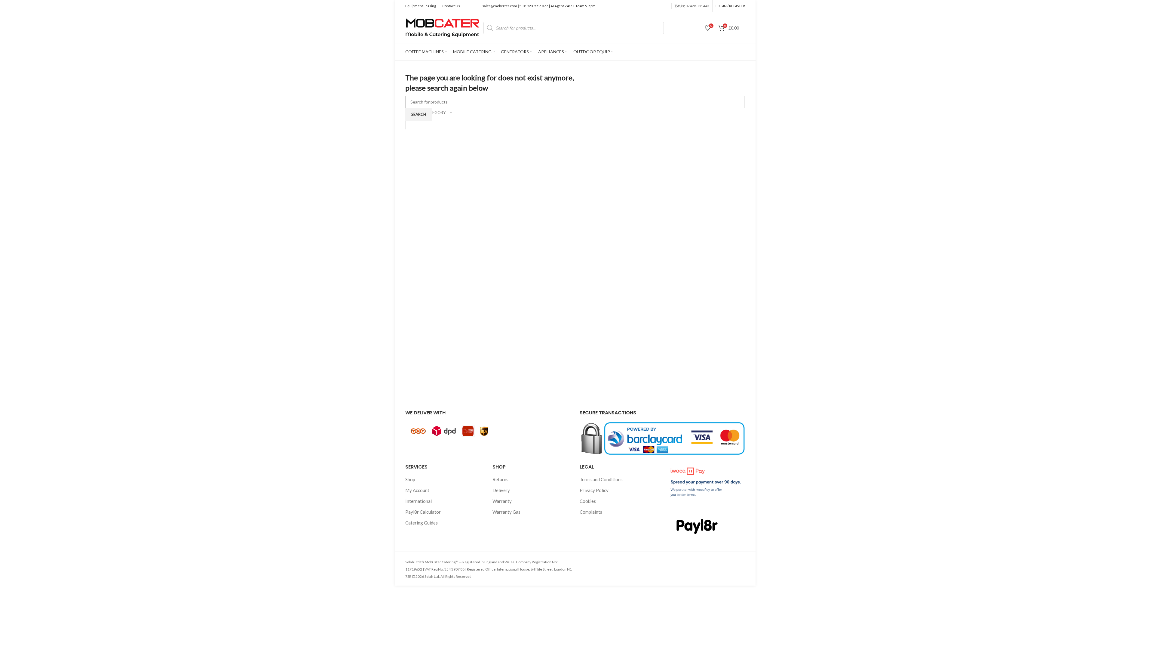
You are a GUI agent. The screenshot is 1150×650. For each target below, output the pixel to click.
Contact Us (451, 6)
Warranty (502, 501)
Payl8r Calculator (423, 512)
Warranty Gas (506, 512)
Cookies (588, 501)
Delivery (501, 490)
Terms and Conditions (601, 479)
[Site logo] (442, 27)
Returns (500, 479)
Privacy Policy (594, 490)
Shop (410, 479)
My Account (417, 490)
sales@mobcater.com (500, 6)
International (418, 501)
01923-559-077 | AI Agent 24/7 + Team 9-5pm (559, 6)
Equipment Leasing (420, 6)
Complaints (591, 512)
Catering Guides (421, 522)
